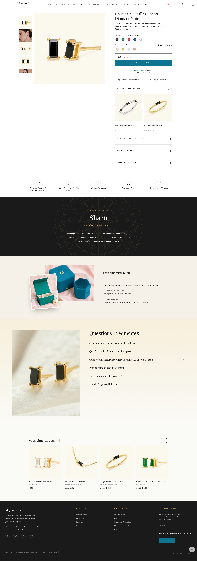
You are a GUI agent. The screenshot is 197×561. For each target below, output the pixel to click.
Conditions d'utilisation (122, 522)
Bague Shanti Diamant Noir (154, 125)
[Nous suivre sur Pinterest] (23, 536)
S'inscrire (167, 540)
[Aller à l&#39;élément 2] (25, 35)
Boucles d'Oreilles (79, 4)
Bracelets (96, 4)
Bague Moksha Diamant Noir (125, 125)
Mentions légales (120, 514)
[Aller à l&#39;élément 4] (25, 61)
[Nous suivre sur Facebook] (7, 536)
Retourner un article (121, 530)
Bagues (64, 4)
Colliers (109, 4)
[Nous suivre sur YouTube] (31, 536)
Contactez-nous (81, 514)
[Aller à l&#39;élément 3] (25, 48)
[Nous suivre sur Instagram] (15, 536)
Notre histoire (81, 526)
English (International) (27, 552)
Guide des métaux (166, 45)
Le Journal (80, 518)
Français (9, 552)
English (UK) (46, 552)
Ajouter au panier (143, 63)
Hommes (120, 4)
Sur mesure (80, 522)
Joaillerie (52, 4)
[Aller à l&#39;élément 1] (25, 22)
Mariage (131, 4)
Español (58, 552)
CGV (116, 518)
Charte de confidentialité (123, 526)
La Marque (143, 4)
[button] (165, 88)
